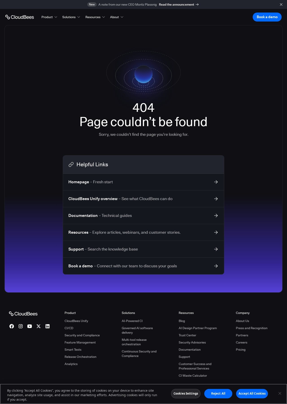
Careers (241, 342)
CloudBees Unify (76, 321)
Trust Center (187, 335)
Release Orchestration (80, 357)
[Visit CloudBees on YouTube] (29, 326)
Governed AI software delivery (137, 330)
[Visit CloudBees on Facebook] (11, 326)
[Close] (280, 393)
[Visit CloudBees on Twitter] (38, 326)
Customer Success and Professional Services (195, 366)
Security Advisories (192, 342)
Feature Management (80, 342)
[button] (49, 17)
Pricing (241, 349)
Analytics (71, 364)
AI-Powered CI (132, 321)
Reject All (218, 393)
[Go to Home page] (19, 17)
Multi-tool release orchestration (134, 342)
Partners (242, 335)
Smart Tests (73, 349)
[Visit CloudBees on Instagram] (20, 326)
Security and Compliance (82, 335)
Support (184, 357)
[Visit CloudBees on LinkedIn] (47, 326)
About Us (242, 321)
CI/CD (69, 328)
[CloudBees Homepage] (23, 313)
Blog (182, 321)
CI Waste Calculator (193, 375)
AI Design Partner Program (198, 328)
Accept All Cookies (252, 393)
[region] (143, 394)
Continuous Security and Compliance (139, 354)
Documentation (190, 349)
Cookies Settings (186, 393)
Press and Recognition (251, 328)
